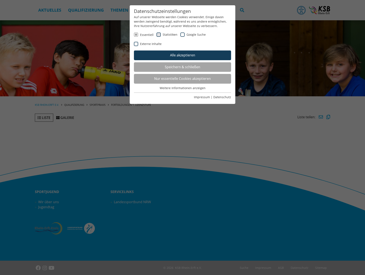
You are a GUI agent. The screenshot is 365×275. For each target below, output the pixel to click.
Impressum (202, 97)
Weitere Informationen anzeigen (183, 88)
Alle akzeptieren (182, 55)
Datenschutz (222, 97)
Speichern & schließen (182, 67)
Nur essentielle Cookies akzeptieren (182, 78)
